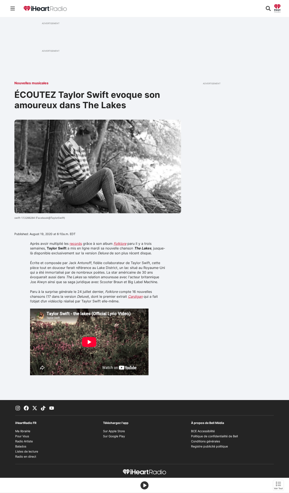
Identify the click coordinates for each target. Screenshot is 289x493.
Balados (20, 446)
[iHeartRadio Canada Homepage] (45, 8)
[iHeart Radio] (277, 8)
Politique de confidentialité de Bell (214, 436)
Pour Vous (22, 436)
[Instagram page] (17, 407)
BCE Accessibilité (203, 431)
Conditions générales (205, 441)
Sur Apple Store (114, 431)
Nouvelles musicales (31, 83)
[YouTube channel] (51, 407)
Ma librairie (22, 431)
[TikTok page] (43, 407)
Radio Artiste (24, 441)
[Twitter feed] (34, 407)
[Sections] (12, 8)
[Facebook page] (26, 407)
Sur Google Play (114, 436)
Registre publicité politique (209, 446)
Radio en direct (25, 456)
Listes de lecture (26, 451)
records (76, 243)
